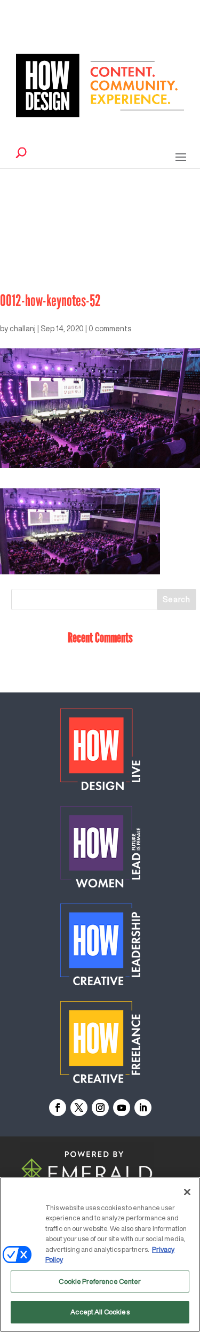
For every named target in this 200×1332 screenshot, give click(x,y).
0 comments (110, 328)
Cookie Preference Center (100, 1281)
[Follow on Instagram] (100, 1107)
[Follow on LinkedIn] (142, 1107)
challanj (23, 328)
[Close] (187, 1192)
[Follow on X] (78, 1107)
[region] (100, 1254)
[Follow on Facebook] (57, 1107)
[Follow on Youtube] (121, 1107)
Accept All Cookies (99, 1311)
